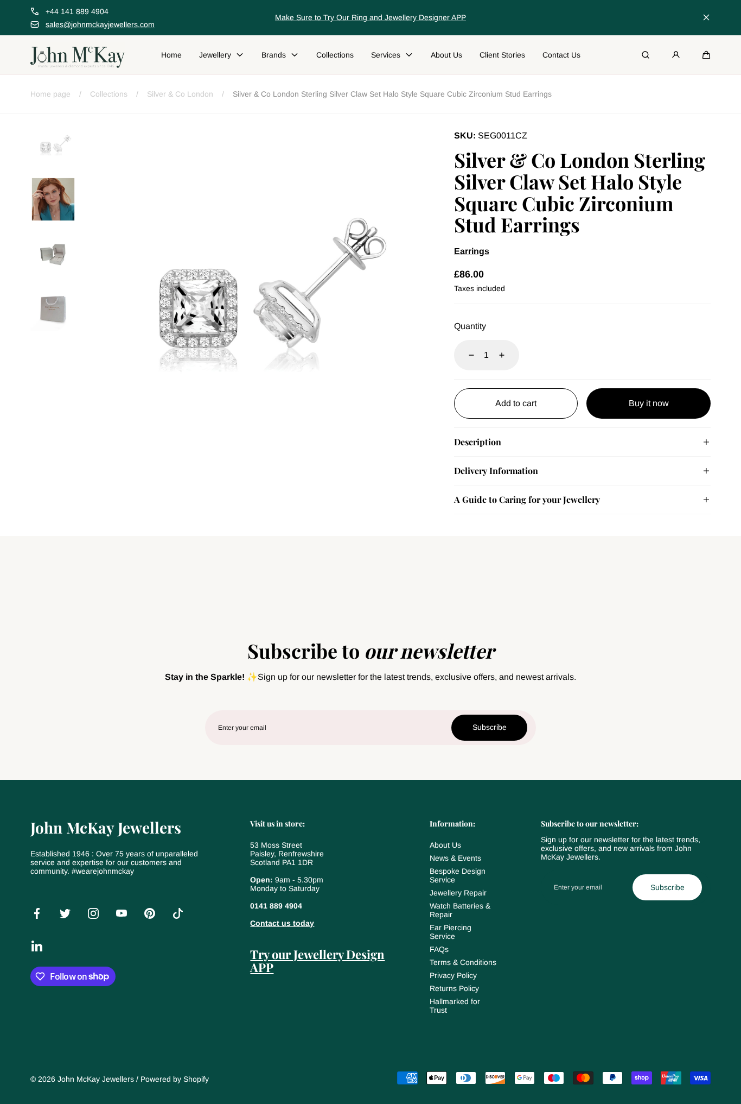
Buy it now (649, 403)
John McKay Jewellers (96, 1079)
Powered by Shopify (174, 1079)
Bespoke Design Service (458, 875)
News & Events (455, 858)
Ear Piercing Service (450, 932)
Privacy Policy (453, 975)
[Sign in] (676, 55)
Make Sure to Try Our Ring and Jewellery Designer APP (370, 17)
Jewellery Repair (458, 892)
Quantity (470, 326)
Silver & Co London (180, 94)
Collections (108, 94)
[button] (706, 55)
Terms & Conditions (463, 962)
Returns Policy (454, 988)
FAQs (439, 949)
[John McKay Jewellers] (77, 55)
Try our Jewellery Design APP (317, 960)
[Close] (706, 17)
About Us (445, 845)
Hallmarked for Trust (455, 1005)
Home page (50, 94)
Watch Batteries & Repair (460, 910)
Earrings (471, 251)
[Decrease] (465, 355)
